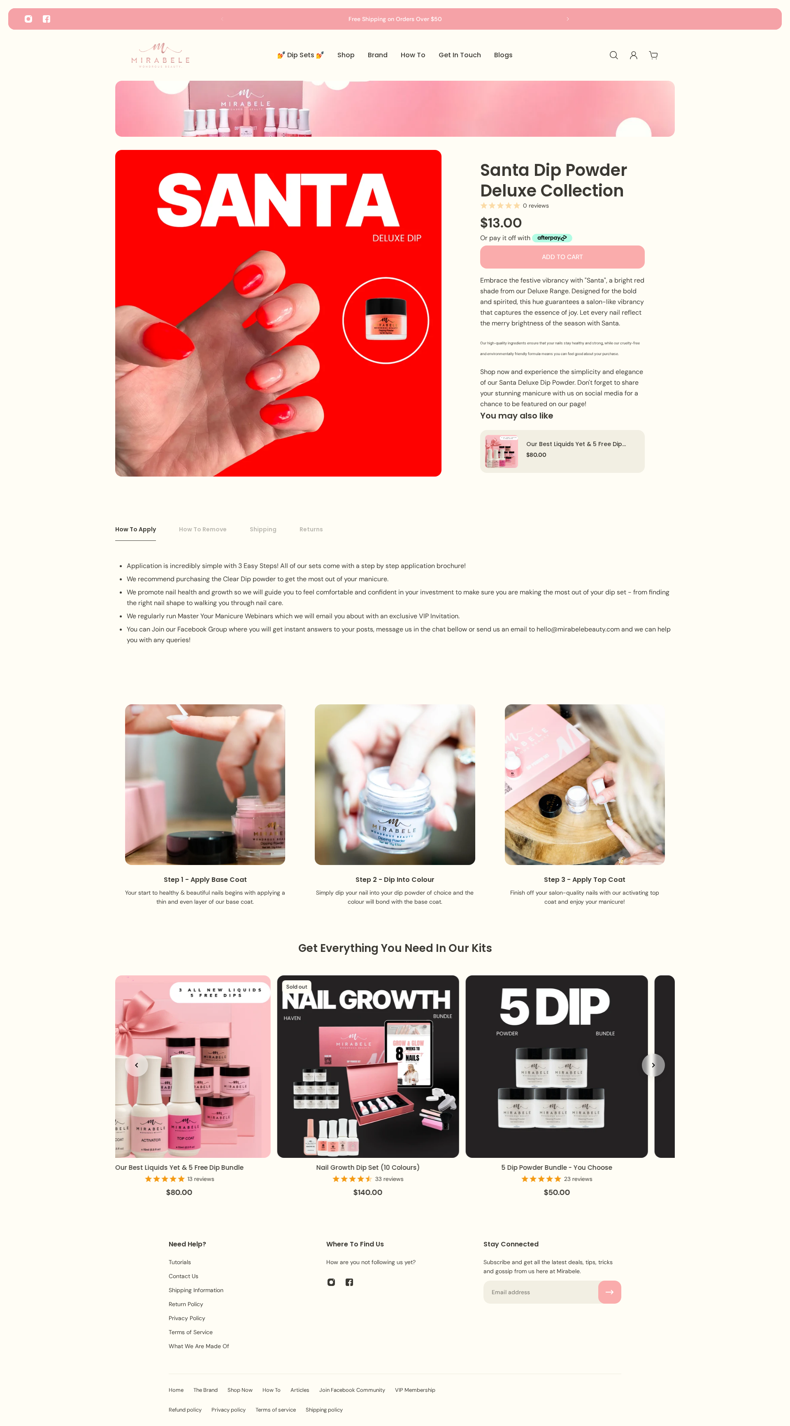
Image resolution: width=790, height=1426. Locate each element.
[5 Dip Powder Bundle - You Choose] (556, 1066)
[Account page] (634, 55)
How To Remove (203, 529)
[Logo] (160, 55)
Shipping (263, 529)
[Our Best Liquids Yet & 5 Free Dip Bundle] (501, 451)
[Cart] (653, 55)
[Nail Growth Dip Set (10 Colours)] (367, 1066)
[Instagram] (28, 19)
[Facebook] (46, 19)
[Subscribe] (609, 1292)
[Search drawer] (614, 55)
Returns (311, 529)
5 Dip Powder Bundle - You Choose (556, 1167)
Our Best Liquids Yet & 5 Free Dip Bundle (574, 444)
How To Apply (135, 529)
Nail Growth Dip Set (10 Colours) (367, 1167)
